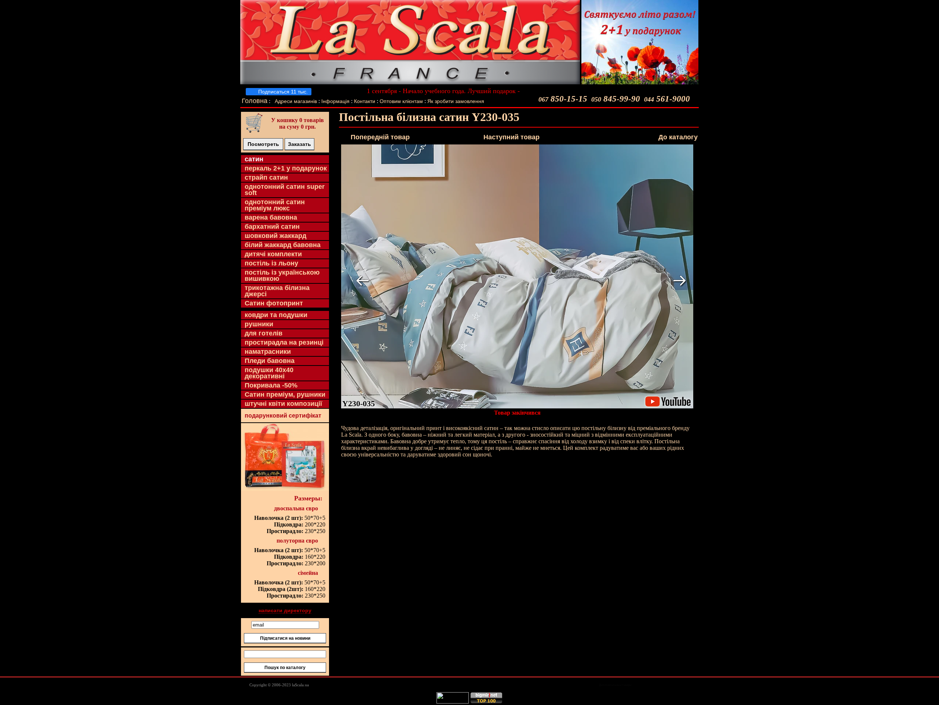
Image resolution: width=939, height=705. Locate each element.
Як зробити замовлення (455, 101)
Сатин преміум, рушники (285, 394)
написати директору (285, 610)
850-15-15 (562, 98)
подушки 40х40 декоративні (269, 373)
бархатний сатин (272, 226)
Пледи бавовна (270, 360)
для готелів (263, 333)
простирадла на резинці (284, 342)
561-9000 (667, 98)
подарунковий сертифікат (283, 415)
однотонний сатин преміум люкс (275, 205)
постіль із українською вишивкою (282, 275)
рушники (259, 324)
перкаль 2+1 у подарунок (286, 168)
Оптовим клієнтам (402, 101)
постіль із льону (271, 263)
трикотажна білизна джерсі (277, 291)
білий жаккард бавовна (283, 245)
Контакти (364, 101)
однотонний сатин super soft (285, 190)
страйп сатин (266, 177)
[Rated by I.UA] (452, 702)
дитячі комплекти (273, 254)
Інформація (335, 101)
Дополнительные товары (615, 685)
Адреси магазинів (296, 101)
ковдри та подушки (276, 315)
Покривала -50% (271, 385)
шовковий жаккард (275, 235)
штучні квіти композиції (283, 403)
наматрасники (268, 351)
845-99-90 (615, 98)
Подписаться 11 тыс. (282, 92)
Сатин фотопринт (274, 303)
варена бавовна (271, 217)
